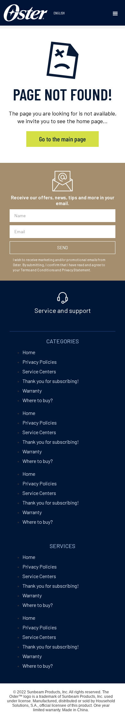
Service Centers (39, 371)
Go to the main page (62, 139)
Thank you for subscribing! (50, 381)
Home (28, 352)
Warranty (32, 390)
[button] (115, 13)
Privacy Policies (39, 362)
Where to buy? (37, 400)
